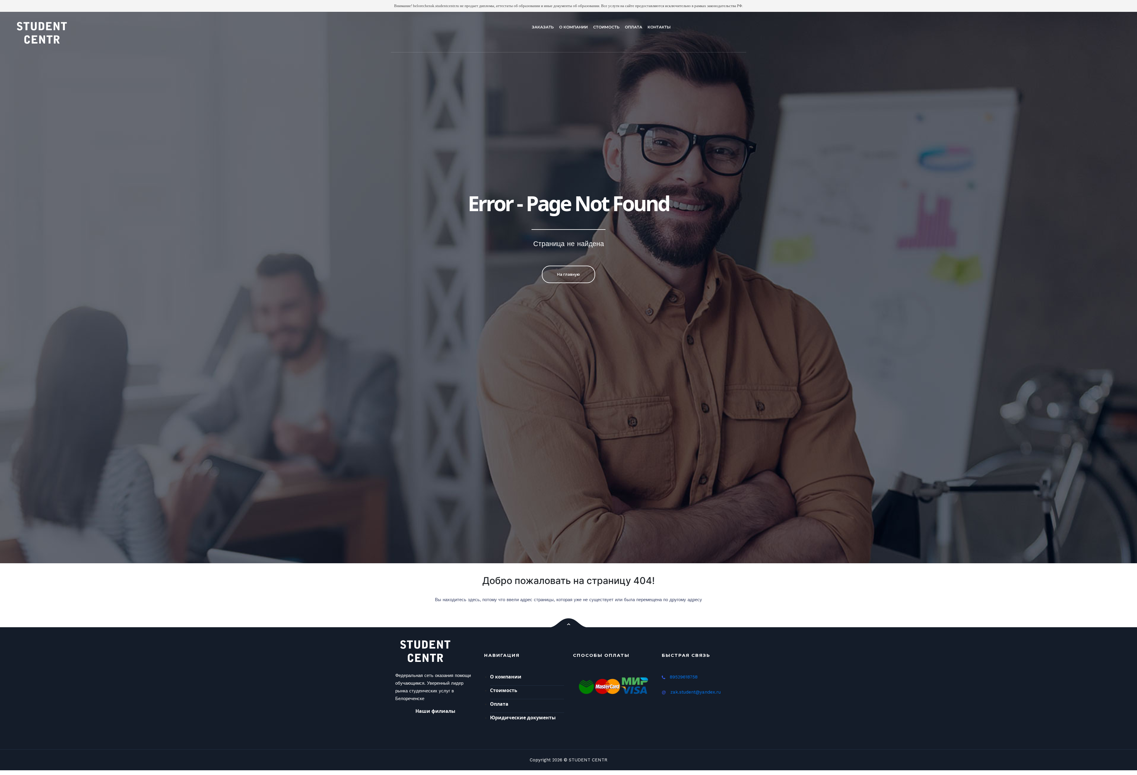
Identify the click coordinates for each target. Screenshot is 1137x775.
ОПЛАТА (633, 27)
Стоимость (503, 690)
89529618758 (684, 677)
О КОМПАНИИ (573, 27)
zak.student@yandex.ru (695, 692)
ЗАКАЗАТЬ (543, 27)
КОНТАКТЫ (659, 27)
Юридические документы (523, 717)
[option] (568, 287)
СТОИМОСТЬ (606, 27)
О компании (505, 676)
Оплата (499, 704)
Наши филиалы (435, 711)
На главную (568, 274)
